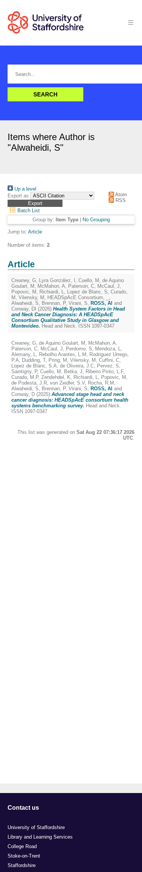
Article (35, 232)
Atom (120, 194)
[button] (35, 203)
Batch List (28, 210)
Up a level (24, 189)
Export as (18, 196)
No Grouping (96, 219)
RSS (120, 200)
